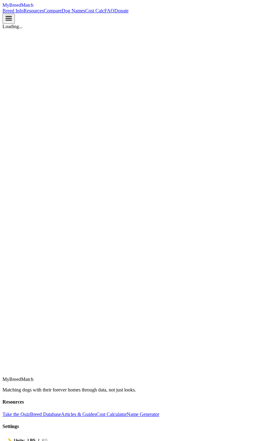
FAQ (109, 10)
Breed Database (45, 414)
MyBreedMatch (17, 5)
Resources (34, 10)
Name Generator (143, 414)
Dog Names (73, 10)
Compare (53, 10)
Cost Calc (94, 10)
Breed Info (13, 10)
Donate (121, 10)
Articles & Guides (78, 414)
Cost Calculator (111, 414)
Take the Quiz (16, 414)
